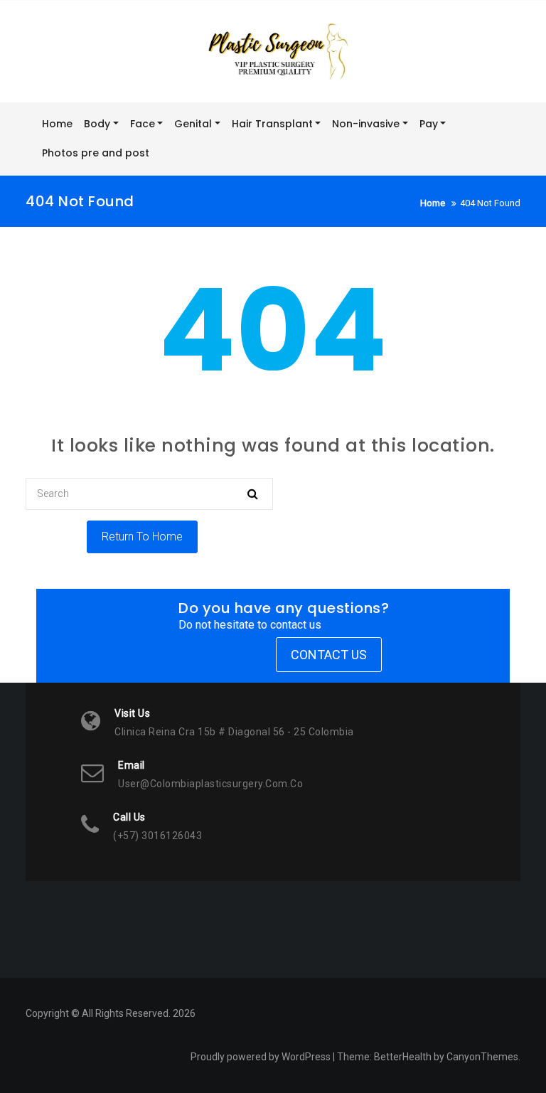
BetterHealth (403, 1056)
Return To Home (142, 536)
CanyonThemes (482, 1056)
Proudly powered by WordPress (261, 1056)
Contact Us (329, 654)
